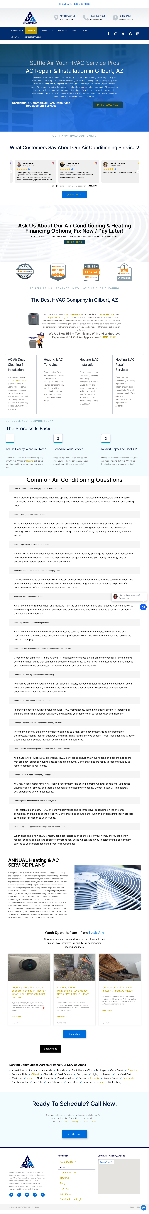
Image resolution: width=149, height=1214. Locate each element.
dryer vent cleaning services (60, 317)
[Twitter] (123, 34)
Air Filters (15, 37)
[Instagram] (116, 34)
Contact (84, 30)
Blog (74, 30)
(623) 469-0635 (97, 16)
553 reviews (92, 186)
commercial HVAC (107, 314)
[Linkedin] (138, 34)
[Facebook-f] (108, 34)
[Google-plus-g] (35, 1195)
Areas (30, 30)
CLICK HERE (107, 337)
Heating (61, 30)
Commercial (45, 30)
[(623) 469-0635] (86, 17)
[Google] (130, 34)
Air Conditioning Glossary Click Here (80, 1121)
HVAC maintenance (73, 314)
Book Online (50, 1048)
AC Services (16, 30)
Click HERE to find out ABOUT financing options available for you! (74, 236)
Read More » (16, 1016)
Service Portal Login (33, 37)
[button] (108, 105)
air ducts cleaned (19, 380)
